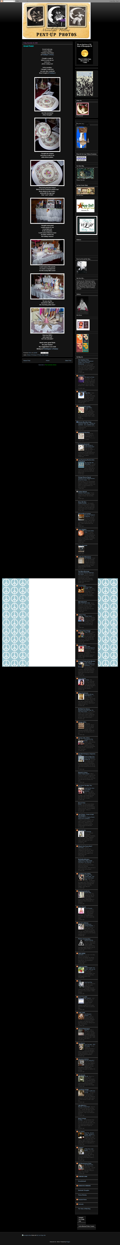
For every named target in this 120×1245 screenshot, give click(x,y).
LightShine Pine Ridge (84, 873)
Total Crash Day (88, 982)
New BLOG (81, 954)
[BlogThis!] (43, 353)
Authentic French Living (84, 493)
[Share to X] (44, 353)
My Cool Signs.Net (41, 1235)
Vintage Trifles (82, 722)
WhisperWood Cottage (84, 513)
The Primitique (82, 391)
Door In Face (81, 802)
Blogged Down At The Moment (86, 661)
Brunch (80, 804)
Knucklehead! (82, 1181)
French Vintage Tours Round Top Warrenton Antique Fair (89, 758)
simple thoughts (82, 966)
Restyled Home (82, 1199)
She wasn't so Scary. (89, 377)
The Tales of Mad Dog (84, 1208)
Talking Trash (82, 614)
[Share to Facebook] (46, 353)
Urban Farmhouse (83, 693)
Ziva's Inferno (82, 678)
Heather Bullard (82, 491)
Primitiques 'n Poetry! (50, 349)
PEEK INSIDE (81, 953)
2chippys (80, 1147)
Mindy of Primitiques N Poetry (34, 355)
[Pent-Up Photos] (81, 147)
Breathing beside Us (84, 891)
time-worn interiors (83, 1059)
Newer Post (26, 360)
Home (47, 360)
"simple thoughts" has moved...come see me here (89, 969)
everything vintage (83, 1089)
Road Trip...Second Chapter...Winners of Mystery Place (89, 1134)
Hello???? (86, 1030)
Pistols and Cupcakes (84, 938)
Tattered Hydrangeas (84, 1028)
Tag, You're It (87, 998)
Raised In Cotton (83, 772)
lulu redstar (81, 1131)
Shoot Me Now (82, 502)
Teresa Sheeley (82, 1195)
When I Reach (82, 907)
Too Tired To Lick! (88, 1164)
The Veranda (81, 1075)
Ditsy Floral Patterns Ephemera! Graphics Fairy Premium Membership (85, 363)
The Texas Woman (83, 923)
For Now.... (81, 1119)
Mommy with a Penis (84, 738)
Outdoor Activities (82, 503)
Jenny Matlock (82, 645)
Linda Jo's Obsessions (84, 556)
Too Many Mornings (83, 571)
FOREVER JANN (82, 1176)
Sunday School (88, 616)
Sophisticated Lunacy (84, 406)
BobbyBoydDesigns (83, 859)
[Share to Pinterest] (47, 353)
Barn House (81, 1043)
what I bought (45, 355)
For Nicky (86, 679)
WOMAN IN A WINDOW (84, 1185)
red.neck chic (82, 830)
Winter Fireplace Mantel (84, 773)
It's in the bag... (88, 831)
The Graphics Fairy (83, 359)
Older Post (68, 360)
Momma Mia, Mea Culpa (84, 422)
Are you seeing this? (89, 1060)
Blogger (68, 1241)
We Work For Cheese (84, 709)
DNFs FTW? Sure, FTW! (84, 603)
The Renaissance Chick (84, 1163)
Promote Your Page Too (81, 148)
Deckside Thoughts (83, 1190)
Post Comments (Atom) (50, 364)
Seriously (80, 1204)
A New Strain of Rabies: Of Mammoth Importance (89, 664)
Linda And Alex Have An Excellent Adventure (89, 790)
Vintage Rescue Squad (84, 477)
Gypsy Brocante (82, 545)
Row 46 (86, 1076)
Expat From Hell (82, 997)
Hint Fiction (81, 847)
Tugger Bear (87, 393)
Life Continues (88, 558)
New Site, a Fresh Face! (84, 1106)
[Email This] (41, 353)
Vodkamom (81, 375)
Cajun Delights (82, 529)
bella (79, 981)
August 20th (87, 632)
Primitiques (52, 73)
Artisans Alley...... (88, 892)
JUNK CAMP (81, 1012)
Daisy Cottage (82, 1118)
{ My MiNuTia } (82, 1105)
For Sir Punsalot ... (89, 908)
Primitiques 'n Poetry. (48, 55)
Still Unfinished (82, 601)
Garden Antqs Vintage (84, 630)
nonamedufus (82, 585)
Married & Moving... (89, 940)
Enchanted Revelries (84, 432)
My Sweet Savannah (83, 444)
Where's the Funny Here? (85, 846)
